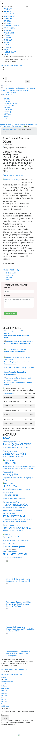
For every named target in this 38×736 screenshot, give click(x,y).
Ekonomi (4, 695)
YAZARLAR (8, 11)
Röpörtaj (4, 690)
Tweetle (12, 270)
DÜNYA (7, 54)
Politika (4, 686)
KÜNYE (3, 65)
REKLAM (19, 65)
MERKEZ (9, 277)
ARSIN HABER (9, 33)
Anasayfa (6, 130)
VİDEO (6, 118)
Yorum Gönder (11, 313)
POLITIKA (7, 30)
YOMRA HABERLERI (11, 26)
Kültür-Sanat (5, 706)
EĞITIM (7, 45)
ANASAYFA (8, 9)
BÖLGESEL (8, 38)
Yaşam (3, 704)
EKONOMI (8, 40)
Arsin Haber (5, 688)
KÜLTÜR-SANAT (10, 52)
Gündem (4, 677)
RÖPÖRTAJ (8, 35)
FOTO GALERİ (9, 14)
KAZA (8, 279)
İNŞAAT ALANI (11, 273)
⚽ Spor (4, 679)
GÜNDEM (7, 21)
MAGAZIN (7, 47)
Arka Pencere (6, 684)
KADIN (6, 42)
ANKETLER (8, 18)
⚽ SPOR (7, 23)
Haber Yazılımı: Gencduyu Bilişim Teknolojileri (19, 730)
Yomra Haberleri (7, 682)
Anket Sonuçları (8, 393)
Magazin (4, 702)
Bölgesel (13, 130)
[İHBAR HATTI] (6, 94)
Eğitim (3, 700)
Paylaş (5, 270)
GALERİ (6, 116)
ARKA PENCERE (10, 28)
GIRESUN (9, 275)
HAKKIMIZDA (11, 65)
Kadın (3, 697)
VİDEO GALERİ (9, 16)
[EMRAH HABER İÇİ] (11, 179)
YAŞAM (6, 50)
